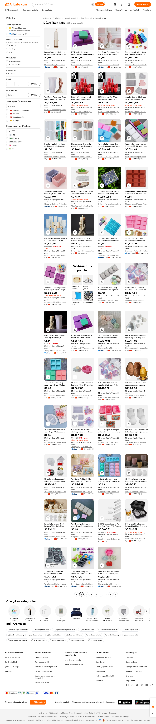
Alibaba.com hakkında (14, 652)
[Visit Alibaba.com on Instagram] (141, 685)
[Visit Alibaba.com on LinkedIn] (132, 685)
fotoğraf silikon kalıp (17, 635)
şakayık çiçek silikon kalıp (19, 629)
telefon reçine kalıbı (131, 629)
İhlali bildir (99, 680)
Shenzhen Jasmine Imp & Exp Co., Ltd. (82, 157)
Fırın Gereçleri (86, 18)
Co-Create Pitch (11, 662)
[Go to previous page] (76, 594)
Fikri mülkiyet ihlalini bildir (105, 676)
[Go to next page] (115, 594)
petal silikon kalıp (88, 629)
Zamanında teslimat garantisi (46, 667)
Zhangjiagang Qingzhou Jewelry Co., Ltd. (55, 350)
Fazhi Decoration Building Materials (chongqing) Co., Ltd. (109, 539)
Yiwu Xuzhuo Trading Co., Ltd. (82, 206)
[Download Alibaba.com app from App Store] (125, 702)
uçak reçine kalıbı (95, 635)
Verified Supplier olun (134, 671)
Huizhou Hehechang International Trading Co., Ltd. (55, 110)
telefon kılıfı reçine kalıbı (109, 629)
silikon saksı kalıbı (58, 640)
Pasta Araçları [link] (100, 18)
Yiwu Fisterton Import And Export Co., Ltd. (136, 157)
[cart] (122, 5)
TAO (97, 713)
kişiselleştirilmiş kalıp (42, 629)
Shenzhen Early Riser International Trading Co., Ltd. (55, 65)
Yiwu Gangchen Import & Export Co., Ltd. (109, 255)
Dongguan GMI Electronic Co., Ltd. (136, 251)
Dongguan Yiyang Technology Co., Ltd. (109, 300)
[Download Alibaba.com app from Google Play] (143, 702)
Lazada (78, 713)
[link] (153, 701)
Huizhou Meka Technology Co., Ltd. (109, 112)
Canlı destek (100, 662)
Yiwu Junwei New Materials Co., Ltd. (136, 538)
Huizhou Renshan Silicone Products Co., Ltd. (109, 65)
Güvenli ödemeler (42, 657)
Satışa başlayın (131, 662)
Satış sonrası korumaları (44, 671)
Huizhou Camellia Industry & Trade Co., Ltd (82, 251)
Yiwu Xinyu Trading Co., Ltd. (135, 112)
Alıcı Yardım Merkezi (103, 657)
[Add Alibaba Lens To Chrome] (38, 702)
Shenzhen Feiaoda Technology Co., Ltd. (55, 204)
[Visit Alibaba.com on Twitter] (137, 685)
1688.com (53, 713)
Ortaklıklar (129, 676)
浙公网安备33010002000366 (117, 720)
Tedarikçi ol (130, 657)
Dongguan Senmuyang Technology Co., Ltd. (136, 300)
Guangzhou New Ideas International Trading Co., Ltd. (55, 302)
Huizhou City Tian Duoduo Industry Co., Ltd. (109, 157)
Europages (113, 713)
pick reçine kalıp (36, 635)
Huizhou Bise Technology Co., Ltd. (82, 112)
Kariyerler (8, 671)
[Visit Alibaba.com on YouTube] (146, 685)
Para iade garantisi (42, 662)
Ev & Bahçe (57, 18)
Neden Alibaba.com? (12, 657)
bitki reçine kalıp (39, 640)
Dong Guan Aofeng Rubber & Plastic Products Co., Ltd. (82, 584)
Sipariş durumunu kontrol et (136, 667)
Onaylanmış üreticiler (73, 660)
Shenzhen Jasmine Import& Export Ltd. (55, 157)
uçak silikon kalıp (113, 635)
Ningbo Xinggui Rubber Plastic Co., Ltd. (136, 204)
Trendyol (104, 713)
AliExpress (43, 713)
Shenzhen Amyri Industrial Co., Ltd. (136, 65)
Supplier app (60, 702)
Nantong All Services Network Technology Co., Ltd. (55, 255)
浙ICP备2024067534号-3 (140, 720)
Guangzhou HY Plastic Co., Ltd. (82, 65)
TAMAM (34, 84)
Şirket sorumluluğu (12, 667)
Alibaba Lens (18, 702)
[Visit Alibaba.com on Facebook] (127, 685)
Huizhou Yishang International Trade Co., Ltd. (109, 204)
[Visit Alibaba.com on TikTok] (151, 685)
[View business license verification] (100, 720)
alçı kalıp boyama (96, 640)
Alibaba (46, 18)
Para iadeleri (100, 671)
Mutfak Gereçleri (71, 18)
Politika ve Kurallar (42, 683)
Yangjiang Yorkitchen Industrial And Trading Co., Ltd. (55, 584)
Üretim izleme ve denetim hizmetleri (44, 677)
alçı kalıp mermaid (77, 640)
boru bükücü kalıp (55, 635)
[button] (92, 4)
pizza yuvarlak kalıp (75, 635)
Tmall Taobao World (66, 713)
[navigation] (23, 306)
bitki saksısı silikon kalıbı (18, 640)
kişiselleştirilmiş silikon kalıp (65, 629)
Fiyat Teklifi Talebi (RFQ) (74, 665)
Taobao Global (88, 713)
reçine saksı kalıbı (132, 635)
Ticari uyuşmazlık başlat (104, 667)
